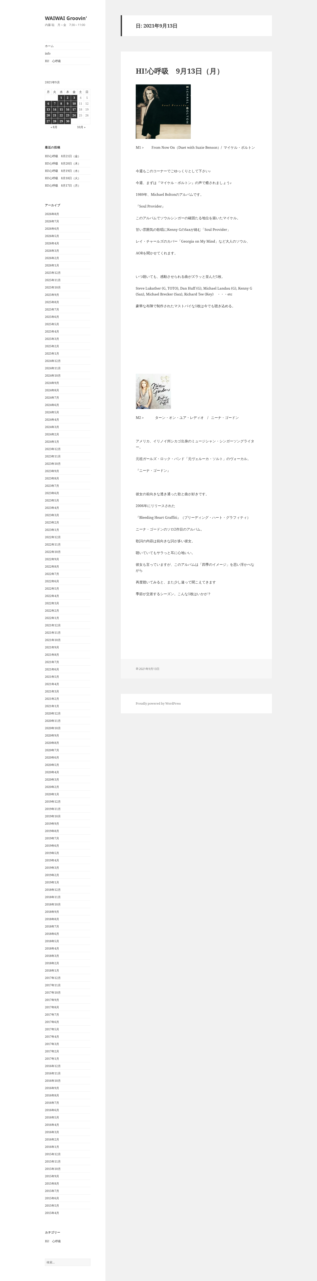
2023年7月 (52, 486)
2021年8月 (52, 655)
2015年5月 (52, 1206)
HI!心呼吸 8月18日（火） (63, 178)
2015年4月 (52, 1213)
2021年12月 (53, 625)
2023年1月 (52, 530)
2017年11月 (53, 985)
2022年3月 (52, 603)
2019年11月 (53, 809)
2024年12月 (53, 361)
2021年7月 (52, 662)
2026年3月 (52, 251)
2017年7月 (52, 1015)
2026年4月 (52, 243)
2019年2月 (52, 875)
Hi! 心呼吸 (53, 61)
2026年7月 (52, 221)
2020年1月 (52, 794)
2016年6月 (52, 1110)
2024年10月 (53, 376)
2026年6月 (52, 229)
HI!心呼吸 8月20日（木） (63, 163)
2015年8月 (52, 1183)
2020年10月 (53, 728)
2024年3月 (52, 427)
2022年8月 (52, 566)
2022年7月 (52, 574)
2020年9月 (52, 735)
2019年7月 (52, 838)
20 (48, 115)
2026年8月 (52, 214)
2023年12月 (53, 449)
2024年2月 (52, 434)
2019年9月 (52, 824)
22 (61, 115)
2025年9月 (52, 295)
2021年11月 (53, 633)
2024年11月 (53, 368)
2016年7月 (52, 1103)
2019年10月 (53, 816)
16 (67, 109)
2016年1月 (52, 1147)
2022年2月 (52, 611)
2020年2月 (52, 787)
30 (67, 121)
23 (67, 115)
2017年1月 (52, 1059)
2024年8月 (52, 390)
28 (54, 121)
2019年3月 (52, 868)
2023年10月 (53, 464)
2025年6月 (52, 317)
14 (54, 109)
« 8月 (54, 127)
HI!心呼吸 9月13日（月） (180, 71)
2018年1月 (52, 970)
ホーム (49, 46)
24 (74, 115)
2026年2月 (52, 258)
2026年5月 (52, 236)
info (47, 53)
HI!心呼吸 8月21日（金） (63, 156)
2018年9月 (52, 912)
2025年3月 (52, 339)
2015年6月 (52, 1198)
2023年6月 (52, 493)
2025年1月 (52, 353)
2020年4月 (52, 772)
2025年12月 (53, 273)
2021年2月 (52, 699)
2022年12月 (53, 537)
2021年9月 (52, 647)
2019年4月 (52, 860)
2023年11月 (53, 456)
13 (48, 109)
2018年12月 (53, 890)
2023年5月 (52, 500)
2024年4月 (52, 420)
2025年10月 (53, 287)
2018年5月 (52, 941)
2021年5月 (52, 677)
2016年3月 (52, 1132)
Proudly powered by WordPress (158, 703)
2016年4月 (52, 1125)
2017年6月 (52, 1022)
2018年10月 (53, 904)
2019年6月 (52, 846)
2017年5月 (52, 1029)
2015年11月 (53, 1161)
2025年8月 (52, 302)
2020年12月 (53, 713)
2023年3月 (52, 515)
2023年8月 (52, 478)
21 (54, 115)
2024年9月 (52, 383)
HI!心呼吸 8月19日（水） (63, 171)
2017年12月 (53, 978)
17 (74, 109)
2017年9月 (52, 1000)
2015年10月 (53, 1169)
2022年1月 (52, 618)
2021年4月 (52, 684)
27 (48, 121)
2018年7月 (52, 926)
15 (61, 109)
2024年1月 (52, 442)
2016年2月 (52, 1139)
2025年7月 (52, 309)
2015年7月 (52, 1191)
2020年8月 (52, 743)
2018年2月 (52, 963)
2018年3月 (52, 956)
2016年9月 (52, 1088)
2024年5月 (52, 412)
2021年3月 (52, 691)
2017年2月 (52, 1051)
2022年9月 (52, 559)
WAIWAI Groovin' (66, 18)
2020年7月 (52, 750)
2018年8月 (52, 919)
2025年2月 (52, 346)
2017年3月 (52, 1044)
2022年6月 (52, 581)
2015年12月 (53, 1154)
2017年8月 (52, 1007)
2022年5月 (52, 589)
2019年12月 (53, 802)
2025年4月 (52, 331)
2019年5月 (52, 853)
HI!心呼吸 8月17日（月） (63, 185)
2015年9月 (52, 1176)
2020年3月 (52, 779)
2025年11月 (53, 280)
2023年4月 (52, 508)
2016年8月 (52, 1095)
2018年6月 (52, 934)
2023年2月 (52, 522)
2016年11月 (53, 1073)
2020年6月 (52, 757)
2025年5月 (52, 324)
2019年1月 (52, 882)
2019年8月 (52, 831)
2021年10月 (53, 640)
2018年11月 (53, 897)
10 (74, 104)
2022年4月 (52, 596)
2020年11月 (53, 721)
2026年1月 (52, 265)
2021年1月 (52, 706)
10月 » (81, 127)
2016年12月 (53, 1066)
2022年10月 (53, 552)
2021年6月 (52, 669)
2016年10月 (53, 1081)
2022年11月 (53, 544)
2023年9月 (52, 471)
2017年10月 (53, 992)
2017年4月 (52, 1037)
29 (61, 121)
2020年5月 (52, 765)
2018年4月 (52, 948)
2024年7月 (52, 398)
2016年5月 (52, 1117)
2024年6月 (52, 405)
